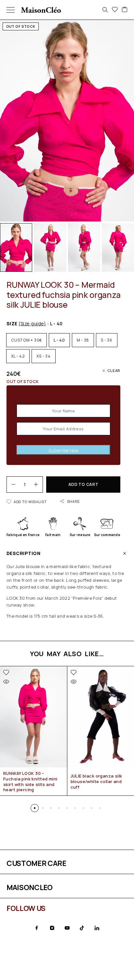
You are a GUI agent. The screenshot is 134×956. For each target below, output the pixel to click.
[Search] (105, 10)
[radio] (27, 340)
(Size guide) (32, 323)
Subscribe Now (63, 450)
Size (26, 323)
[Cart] (124, 10)
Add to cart (83, 484)
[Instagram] (52, 927)
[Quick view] (6, 682)
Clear (113, 370)
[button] (34, 808)
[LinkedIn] (96, 927)
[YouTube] (67, 927)
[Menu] (10, 10)
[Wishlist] (115, 10)
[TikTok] (81, 927)
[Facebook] (36, 927)
